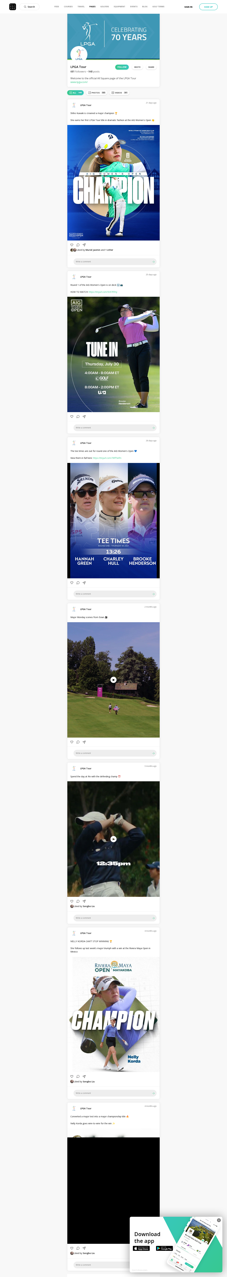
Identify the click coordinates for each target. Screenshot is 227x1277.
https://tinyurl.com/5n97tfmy (103, 291)
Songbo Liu (89, 906)
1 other (109, 249)
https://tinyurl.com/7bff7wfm (107, 457)
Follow (122, 67)
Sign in (188, 6)
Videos (121, 92)
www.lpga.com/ (79, 82)
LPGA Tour (85, 105)
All (77, 92)
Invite (137, 67)
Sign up (208, 6)
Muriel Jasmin (93, 249)
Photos (98, 92)
